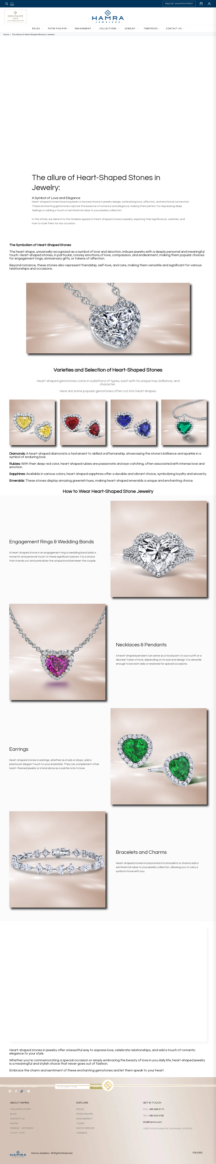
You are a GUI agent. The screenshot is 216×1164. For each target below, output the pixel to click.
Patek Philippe (84, 1114)
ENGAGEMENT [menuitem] (83, 28)
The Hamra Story (20, 1109)
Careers (81, 1133)
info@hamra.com (152, 1122)
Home (6, 34)
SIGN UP (98, 1086)
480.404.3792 (156, 1116)
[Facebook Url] (16, 1091)
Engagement (84, 1119)
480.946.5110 (157, 1109)
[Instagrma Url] (10, 1091)
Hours (14, 1123)
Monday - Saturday (22, 1128)
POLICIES (197, 1152)
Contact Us (17, 1119)
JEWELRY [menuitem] (130, 28)
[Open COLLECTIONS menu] (119, 28)
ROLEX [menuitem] (36, 28)
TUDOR (80, 1123)
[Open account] (209, 3)
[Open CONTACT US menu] (184, 28)
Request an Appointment (179, 4)
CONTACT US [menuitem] (174, 28)
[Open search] (6, 3)
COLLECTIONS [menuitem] (107, 28)
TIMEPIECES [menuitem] (151, 28)
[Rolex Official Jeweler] (199, 16)
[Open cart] (201, 3)
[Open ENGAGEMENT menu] (94, 28)
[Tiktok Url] (22, 1091)
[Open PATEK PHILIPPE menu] (70, 28)
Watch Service (85, 1128)
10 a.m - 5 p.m (17, 1133)
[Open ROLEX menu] (43, 28)
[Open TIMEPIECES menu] (160, 28)
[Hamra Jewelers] (108, 16)
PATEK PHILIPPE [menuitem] (57, 28)
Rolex (80, 1109)
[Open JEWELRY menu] (138, 28)
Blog (13, 1114)
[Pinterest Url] (28, 1091)
